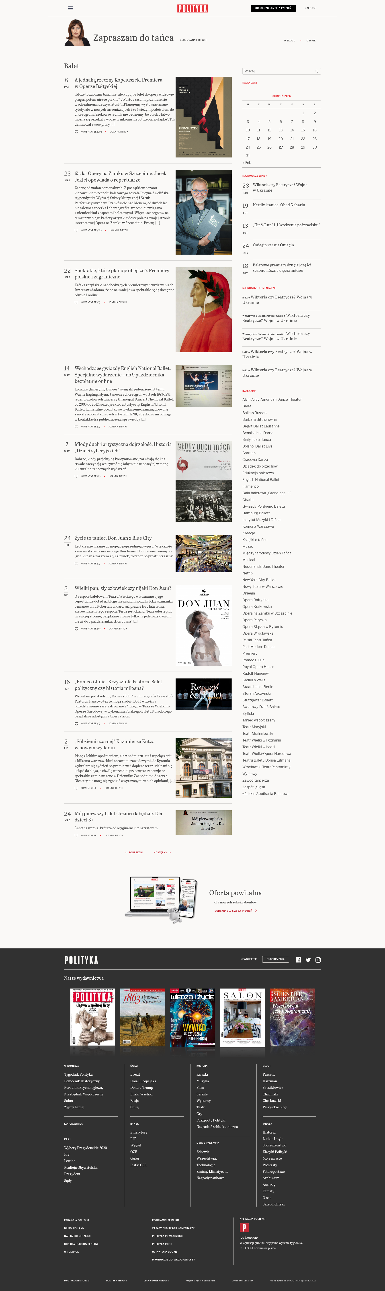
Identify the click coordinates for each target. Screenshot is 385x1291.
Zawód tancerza (255, 780)
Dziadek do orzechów (260, 466)
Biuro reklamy (74, 1228)
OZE (133, 1151)
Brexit (135, 1074)
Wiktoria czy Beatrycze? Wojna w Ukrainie (277, 299)
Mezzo (247, 546)
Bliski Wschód (141, 1094)
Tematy (268, 1190)
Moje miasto (272, 1158)
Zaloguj (310, 8)
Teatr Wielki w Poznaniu (261, 740)
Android (252, 1237)
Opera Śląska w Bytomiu (262, 626)
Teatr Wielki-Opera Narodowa (266, 753)
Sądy (68, 1180)
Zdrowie (203, 1151)
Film (200, 1087)
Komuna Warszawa (258, 526)
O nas (267, 1197)
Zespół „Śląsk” (254, 787)
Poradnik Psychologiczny (83, 1087)
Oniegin (248, 593)
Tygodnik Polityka (78, 1074)
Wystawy (249, 773)
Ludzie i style (273, 1138)
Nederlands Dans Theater (263, 566)
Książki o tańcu (254, 539)
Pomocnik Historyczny (82, 1080)
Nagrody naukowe (210, 1177)
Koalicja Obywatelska (81, 1167)
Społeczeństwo (274, 1145)
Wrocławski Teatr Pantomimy (266, 767)
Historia (269, 1132)
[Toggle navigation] (70, 8)
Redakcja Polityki (76, 1220)
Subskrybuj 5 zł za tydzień (233, 910)
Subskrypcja (276, 959)
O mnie (311, 40)
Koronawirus (73, 1123)
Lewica (69, 1160)
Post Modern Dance (258, 646)
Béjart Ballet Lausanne (261, 426)
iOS (242, 1237)
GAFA (134, 1158)
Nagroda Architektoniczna (217, 1126)
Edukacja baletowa (258, 473)
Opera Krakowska (257, 606)
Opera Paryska (254, 620)
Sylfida (248, 713)
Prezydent (72, 1173)
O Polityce (71, 1251)
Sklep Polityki (274, 1204)
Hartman (270, 1080)
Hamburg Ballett (256, 513)
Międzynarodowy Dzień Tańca (266, 553)
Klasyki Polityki (275, 1151)
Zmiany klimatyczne (212, 1171)
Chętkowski (272, 1100)
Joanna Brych (119, 131)
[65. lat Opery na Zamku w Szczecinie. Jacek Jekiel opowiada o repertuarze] (204, 212)
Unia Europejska (143, 1080)
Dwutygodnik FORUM (77, 1280)
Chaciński (270, 1094)
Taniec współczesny (258, 720)
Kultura (202, 1065)
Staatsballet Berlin (257, 686)
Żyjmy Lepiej (74, 1106)
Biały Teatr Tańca (256, 439)
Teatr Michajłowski (257, 733)
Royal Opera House (258, 666)
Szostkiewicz (273, 1087)
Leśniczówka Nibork (156, 1280)
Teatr (201, 1106)
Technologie (206, 1164)
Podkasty (270, 1164)
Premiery (250, 653)
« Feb (246, 162)
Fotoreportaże (274, 1171)
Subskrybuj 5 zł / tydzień (273, 8)
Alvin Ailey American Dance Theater (272, 399)
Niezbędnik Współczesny (83, 1094)
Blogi (266, 1065)
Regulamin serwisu (165, 1220)
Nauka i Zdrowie (208, 1143)
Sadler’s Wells (253, 680)
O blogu (289, 40)
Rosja (134, 1100)
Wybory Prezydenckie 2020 (85, 1147)
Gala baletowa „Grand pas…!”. (266, 493)
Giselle (248, 499)
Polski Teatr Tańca (257, 640)
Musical (248, 560)
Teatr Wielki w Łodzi (258, 747)
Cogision (198, 1280)
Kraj (67, 1139)
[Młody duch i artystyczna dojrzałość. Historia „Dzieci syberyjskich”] (204, 481)
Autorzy (269, 1184)
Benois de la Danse (258, 433)
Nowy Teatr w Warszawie (262, 586)
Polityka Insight (116, 1280)
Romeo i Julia (253, 660)
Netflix (247, 573)
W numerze (71, 1065)
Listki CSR (138, 1164)
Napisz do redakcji (77, 1236)
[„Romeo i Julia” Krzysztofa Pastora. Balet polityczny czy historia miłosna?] (204, 701)
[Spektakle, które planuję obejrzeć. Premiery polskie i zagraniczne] (204, 310)
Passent (269, 1074)
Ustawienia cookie (165, 1251)
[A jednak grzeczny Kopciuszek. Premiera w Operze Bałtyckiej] (204, 117)
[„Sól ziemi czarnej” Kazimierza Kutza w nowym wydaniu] (204, 768)
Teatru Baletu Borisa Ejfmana (266, 760)
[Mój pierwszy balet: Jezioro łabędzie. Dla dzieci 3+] (204, 823)
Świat (134, 1065)
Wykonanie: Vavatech (242, 1280)
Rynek (134, 1123)
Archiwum (271, 1177)
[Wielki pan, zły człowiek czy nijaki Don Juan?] (204, 625)
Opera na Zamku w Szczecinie (267, 613)
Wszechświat (207, 1158)
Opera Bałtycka (255, 600)
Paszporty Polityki (211, 1120)
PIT (133, 1138)
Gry (199, 1113)
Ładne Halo (209, 1280)
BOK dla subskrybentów (81, 1244)
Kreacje (248, 533)
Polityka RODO (162, 1244)
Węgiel (135, 1145)
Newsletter (249, 959)
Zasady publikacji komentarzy (173, 1228)
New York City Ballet (259, 580)
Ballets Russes (254, 413)
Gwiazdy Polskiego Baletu (263, 506)
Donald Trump (141, 1087)
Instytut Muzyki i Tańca (261, 519)
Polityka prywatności (167, 1236)
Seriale (202, 1094)
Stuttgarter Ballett (257, 700)
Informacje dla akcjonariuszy (173, 1259)
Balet (246, 406)
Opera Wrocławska (258, 633)
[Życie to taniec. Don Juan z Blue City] (204, 553)
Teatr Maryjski (254, 727)
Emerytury (138, 1132)
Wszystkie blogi (275, 1106)
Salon (68, 1100)
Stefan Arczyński (256, 693)
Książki (202, 1074)
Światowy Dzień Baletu (261, 707)
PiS (67, 1154)
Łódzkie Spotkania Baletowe (265, 793)
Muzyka (203, 1080)
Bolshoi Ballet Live (257, 446)
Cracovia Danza (255, 459)
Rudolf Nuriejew (255, 673)
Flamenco (250, 486)
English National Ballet (260, 479)
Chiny (134, 1106)
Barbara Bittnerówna (259, 419)
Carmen (249, 453)
